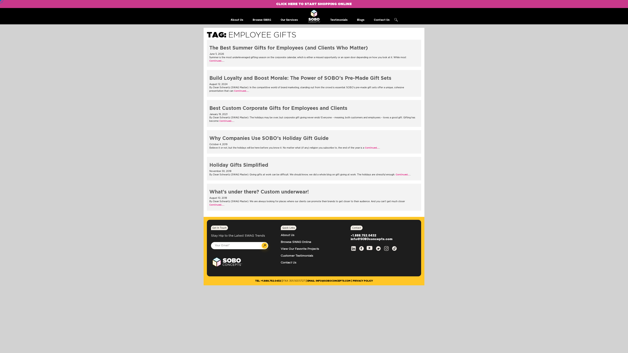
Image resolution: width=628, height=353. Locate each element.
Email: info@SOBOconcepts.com (328, 281)
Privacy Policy (363, 281)
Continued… (216, 60)
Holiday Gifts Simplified (238, 165)
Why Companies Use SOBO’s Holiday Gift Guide (269, 138)
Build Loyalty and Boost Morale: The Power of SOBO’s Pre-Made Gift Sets (300, 78)
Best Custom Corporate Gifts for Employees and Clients (278, 108)
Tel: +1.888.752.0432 (268, 281)
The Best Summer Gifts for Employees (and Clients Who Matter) (288, 48)
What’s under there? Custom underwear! (259, 192)
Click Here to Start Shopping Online (314, 4)
